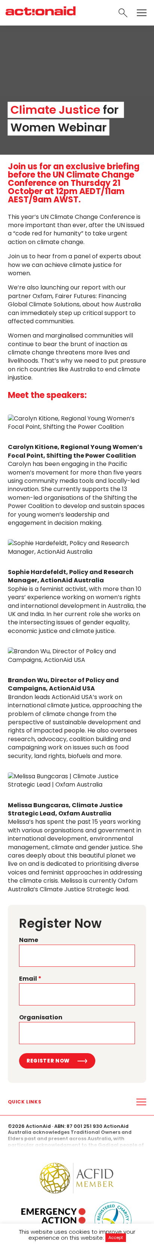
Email (30, 979)
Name (28, 940)
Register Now (48, 1060)
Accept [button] (115, 1237)
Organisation (40, 1017)
